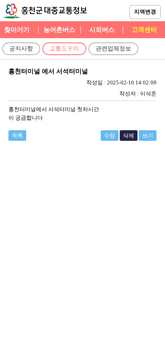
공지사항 (21, 48)
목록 (17, 135)
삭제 (128, 135)
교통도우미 (64, 48)
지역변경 (145, 11)
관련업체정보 (113, 48)
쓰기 (147, 135)
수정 (109, 135)
